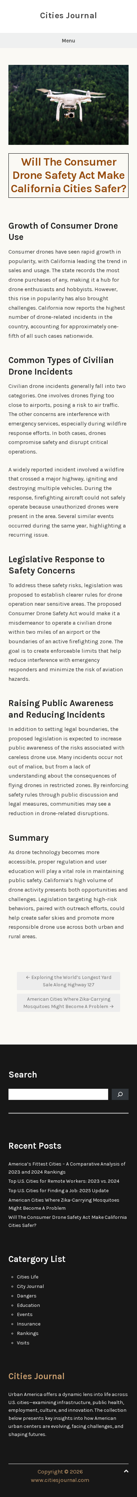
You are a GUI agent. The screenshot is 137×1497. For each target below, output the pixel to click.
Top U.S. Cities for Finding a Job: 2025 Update (58, 1191)
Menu (68, 41)
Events (25, 1314)
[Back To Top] (126, 1471)
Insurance (28, 1324)
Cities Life (27, 1277)
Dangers (27, 1296)
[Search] (120, 1094)
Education (28, 1305)
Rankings (28, 1333)
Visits (23, 1343)
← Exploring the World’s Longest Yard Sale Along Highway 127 (68, 981)
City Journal (30, 1286)
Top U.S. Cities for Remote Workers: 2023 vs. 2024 (63, 1181)
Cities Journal (68, 15)
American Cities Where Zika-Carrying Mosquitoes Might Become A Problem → (68, 1002)
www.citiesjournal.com (60, 1480)
